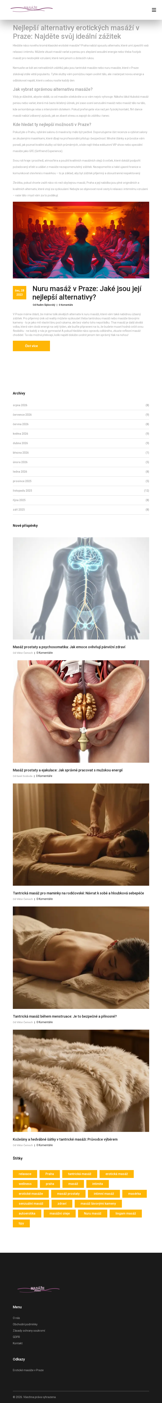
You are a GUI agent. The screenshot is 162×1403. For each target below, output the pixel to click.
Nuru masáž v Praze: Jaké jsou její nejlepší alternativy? (86, 293)
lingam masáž (126, 1213)
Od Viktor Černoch (23, 653)
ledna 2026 (81, 471)
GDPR (16, 1337)
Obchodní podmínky (25, 1324)
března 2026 (81, 452)
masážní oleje (60, 1213)
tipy (21, 1223)
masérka (134, 1194)
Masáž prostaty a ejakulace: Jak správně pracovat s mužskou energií (67, 770)
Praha (49, 1174)
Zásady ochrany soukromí (29, 1330)
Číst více (31, 346)
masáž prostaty (68, 1194)
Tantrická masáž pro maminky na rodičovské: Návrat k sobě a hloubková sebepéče (78, 893)
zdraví (61, 1203)
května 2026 (81, 433)
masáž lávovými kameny (98, 1203)
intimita (97, 1184)
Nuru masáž (92, 1213)
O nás (16, 1318)
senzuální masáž (31, 1203)
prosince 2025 (81, 481)
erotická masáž (116, 1174)
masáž (73, 1184)
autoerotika (27, 1213)
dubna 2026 (81, 443)
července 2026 (81, 414)
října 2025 (81, 500)
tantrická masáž (79, 1174)
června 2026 (81, 424)
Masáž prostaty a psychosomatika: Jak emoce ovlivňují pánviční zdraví (69, 647)
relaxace (25, 1174)
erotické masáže (31, 1194)
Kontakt (18, 1343)
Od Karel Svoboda (22, 776)
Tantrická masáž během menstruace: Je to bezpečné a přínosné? (65, 1016)
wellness (25, 1184)
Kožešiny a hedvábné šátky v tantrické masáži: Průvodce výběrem (65, 1139)
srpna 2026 (81, 405)
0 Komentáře (66, 305)
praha (50, 1184)
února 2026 (81, 462)
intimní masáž (104, 1194)
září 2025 (81, 509)
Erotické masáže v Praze (28, 1370)
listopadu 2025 (81, 490)
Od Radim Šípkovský (44, 305)
